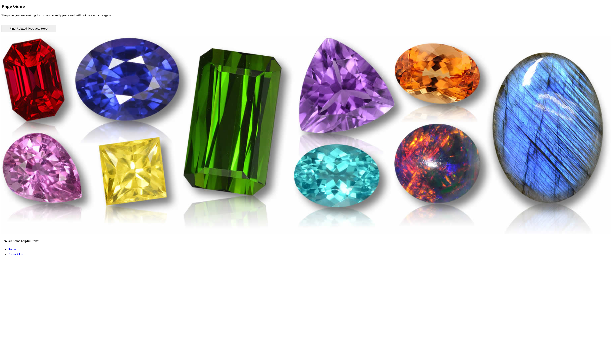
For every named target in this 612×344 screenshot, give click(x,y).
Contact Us (15, 254)
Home (12, 249)
